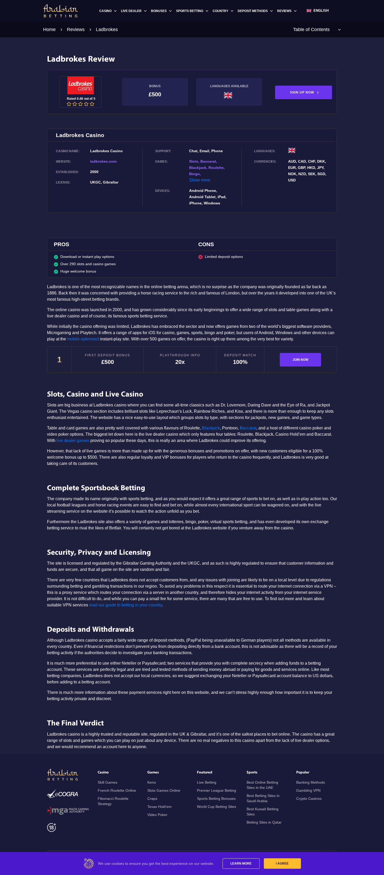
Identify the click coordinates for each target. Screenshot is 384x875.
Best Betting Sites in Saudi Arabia (263, 798)
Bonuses (159, 11)
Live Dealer (131, 11)
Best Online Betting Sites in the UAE (262, 785)
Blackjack (211, 428)
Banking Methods (310, 782)
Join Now (300, 360)
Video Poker (157, 815)
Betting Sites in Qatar (264, 822)
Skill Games (107, 782)
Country (220, 11)
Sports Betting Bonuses (216, 798)
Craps (152, 798)
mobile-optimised (83, 339)
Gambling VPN (308, 790)
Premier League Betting (216, 790)
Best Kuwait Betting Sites (262, 811)
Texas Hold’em (159, 807)
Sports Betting (189, 11)
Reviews (284, 11)
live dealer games (72, 440)
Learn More (241, 863)
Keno (151, 782)
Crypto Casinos (309, 798)
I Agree (282, 863)
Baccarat (248, 428)
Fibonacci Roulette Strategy (113, 801)
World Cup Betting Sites (216, 807)
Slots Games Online (163, 790)
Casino (105, 11)
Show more (199, 180)
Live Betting (206, 782)
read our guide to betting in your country (125, 605)
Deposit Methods (253, 11)
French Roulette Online (117, 790)
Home (49, 29)
